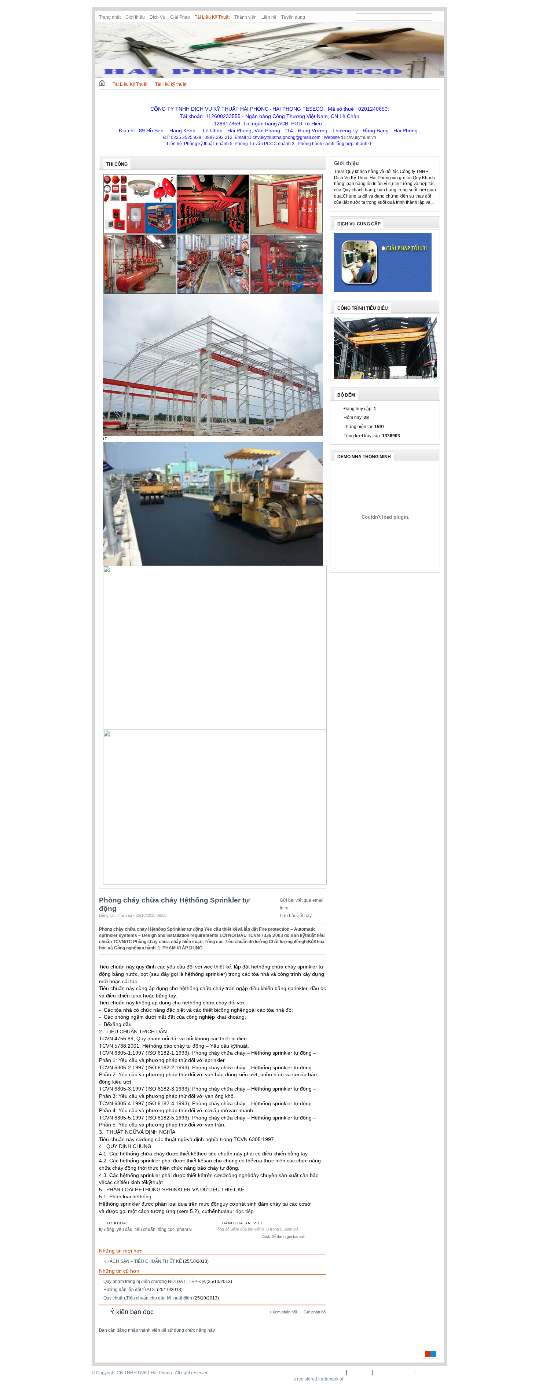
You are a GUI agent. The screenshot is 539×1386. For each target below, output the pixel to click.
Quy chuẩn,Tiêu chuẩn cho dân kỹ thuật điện (147, 1298)
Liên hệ (268, 17)
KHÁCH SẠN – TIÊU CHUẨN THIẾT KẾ (142, 1261)
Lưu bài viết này (296, 915)
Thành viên (245, 17)
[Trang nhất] (102, 84)
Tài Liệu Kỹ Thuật (212, 17)
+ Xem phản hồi (283, 1312)
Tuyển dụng (293, 17)
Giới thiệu (135, 17)
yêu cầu (124, 1229)
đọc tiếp (244, 1211)
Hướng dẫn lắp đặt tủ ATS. (129, 1289)
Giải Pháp (180, 17)
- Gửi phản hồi (313, 1312)
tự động (106, 1229)
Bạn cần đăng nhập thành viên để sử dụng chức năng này (157, 1330)
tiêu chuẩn (145, 1229)
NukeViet (282, 1379)
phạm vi (184, 1229)
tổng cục (166, 1229)
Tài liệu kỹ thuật (170, 84)
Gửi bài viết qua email (301, 900)
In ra (284, 908)
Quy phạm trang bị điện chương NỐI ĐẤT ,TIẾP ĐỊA (154, 1281)
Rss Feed (437, 17)
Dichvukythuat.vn (359, 137)
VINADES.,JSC (359, 1379)
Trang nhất (110, 17)
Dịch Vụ (157, 17)
